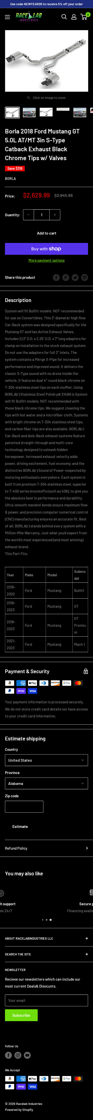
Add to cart (46, 233)
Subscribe (21, 1015)
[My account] (73, 17)
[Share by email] (84, 277)
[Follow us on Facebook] (8, 1055)
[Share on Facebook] (56, 277)
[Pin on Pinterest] (65, 277)
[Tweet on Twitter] (75, 277)
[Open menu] (7, 17)
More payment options (46, 260)
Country (11, 749)
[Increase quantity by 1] (55, 215)
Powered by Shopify (19, 1110)
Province (12, 772)
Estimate (20, 826)
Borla (10, 178)
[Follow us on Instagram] (17, 1055)
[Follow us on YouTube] (27, 1055)
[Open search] (64, 17)
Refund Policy (16, 848)
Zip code (12, 796)
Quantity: (12, 215)
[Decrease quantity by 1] (28, 215)
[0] (84, 17)
